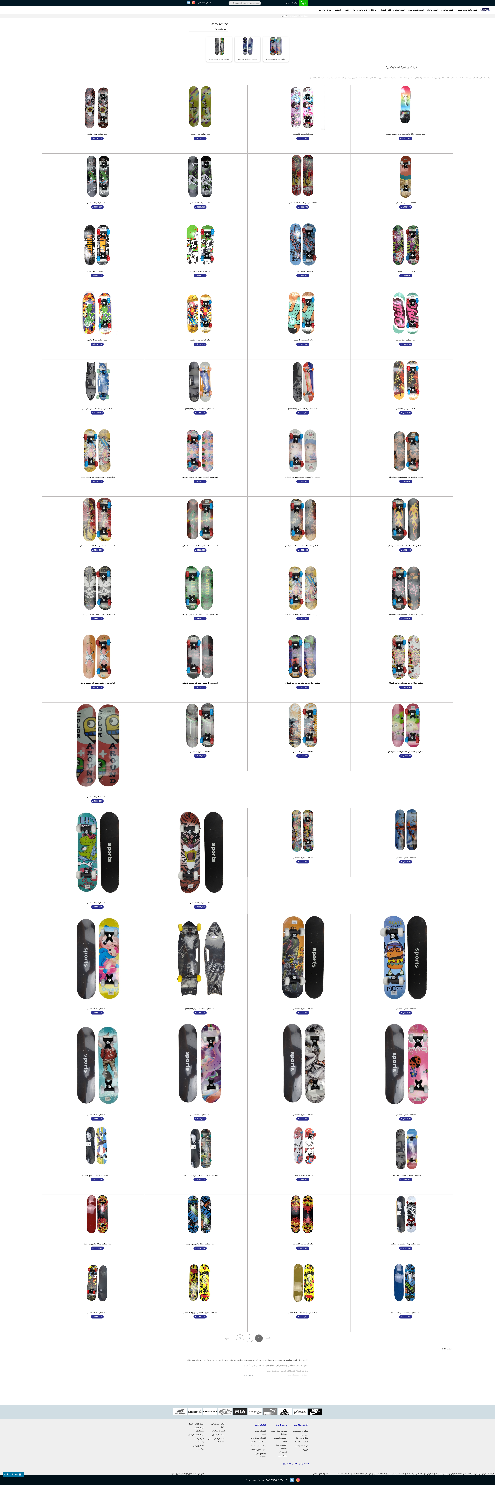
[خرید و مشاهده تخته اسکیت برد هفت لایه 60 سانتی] (303, 176)
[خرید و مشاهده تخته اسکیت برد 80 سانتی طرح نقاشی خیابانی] (200, 1149)
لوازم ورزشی (349, 10)
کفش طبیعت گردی (416, 10)
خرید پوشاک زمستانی (198, 1440)
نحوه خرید (282, 1456)
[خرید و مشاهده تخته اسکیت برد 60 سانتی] (303, 107)
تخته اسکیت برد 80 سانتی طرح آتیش (97, 1244)
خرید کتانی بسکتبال (199, 1429)
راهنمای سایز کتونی (260, 1433)
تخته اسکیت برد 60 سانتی (303, 134)
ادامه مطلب (247, 1375)
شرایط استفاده (301, 1442)
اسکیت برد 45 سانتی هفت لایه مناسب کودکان (405, 477)
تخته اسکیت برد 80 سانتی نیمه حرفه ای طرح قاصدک (406, 134)
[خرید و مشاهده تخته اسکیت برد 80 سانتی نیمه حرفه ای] (303, 382)
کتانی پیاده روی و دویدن (467, 10)
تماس (287, 3)
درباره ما (295, 3)
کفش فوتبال (432, 10)
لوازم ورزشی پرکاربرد (198, 1447)
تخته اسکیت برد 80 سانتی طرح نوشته (199, 1244)
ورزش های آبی (324, 10)
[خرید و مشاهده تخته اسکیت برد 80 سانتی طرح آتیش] (97, 1217)
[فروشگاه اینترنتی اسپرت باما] (485, 10)
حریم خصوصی (301, 1445)
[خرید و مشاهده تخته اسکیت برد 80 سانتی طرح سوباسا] (97, 1149)
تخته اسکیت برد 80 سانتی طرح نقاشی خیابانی (200, 1175)
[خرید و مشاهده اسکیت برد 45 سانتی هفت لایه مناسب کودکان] (406, 450)
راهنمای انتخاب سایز (280, 1440)
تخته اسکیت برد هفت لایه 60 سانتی (303, 202)
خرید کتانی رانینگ (196, 1424)
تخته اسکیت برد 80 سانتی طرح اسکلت (405, 1244)
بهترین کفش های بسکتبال (279, 1433)
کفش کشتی (400, 10)
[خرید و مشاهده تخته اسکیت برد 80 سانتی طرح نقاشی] (303, 1286)
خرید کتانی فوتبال (196, 1435)
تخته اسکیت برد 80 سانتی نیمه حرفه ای (303, 408)
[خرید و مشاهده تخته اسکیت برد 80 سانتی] (303, 1217)
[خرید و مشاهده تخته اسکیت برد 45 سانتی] (406, 245)
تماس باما (283, 1452)
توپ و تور (363, 10)
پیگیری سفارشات (300, 1431)
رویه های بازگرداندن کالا (302, 1436)
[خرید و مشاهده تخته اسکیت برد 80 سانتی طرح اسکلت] (406, 1217)
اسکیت (337, 10)
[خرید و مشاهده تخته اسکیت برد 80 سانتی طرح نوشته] (200, 1217)
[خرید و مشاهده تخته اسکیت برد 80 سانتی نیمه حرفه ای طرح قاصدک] (406, 107)
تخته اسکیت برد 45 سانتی (405, 271)
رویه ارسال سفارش (258, 1445)
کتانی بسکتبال (447, 10)
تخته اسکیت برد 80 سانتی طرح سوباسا (97, 1175)
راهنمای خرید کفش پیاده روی (296, 1463)
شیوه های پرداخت (258, 1449)
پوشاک (373, 10)
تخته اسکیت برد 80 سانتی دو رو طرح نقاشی (200, 1312)
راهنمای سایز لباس (258, 1438)
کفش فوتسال (385, 10)
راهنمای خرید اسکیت (281, 1446)
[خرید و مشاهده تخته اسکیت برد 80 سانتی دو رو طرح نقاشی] (200, 1286)
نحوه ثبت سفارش (258, 1442)
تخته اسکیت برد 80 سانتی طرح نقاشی (302, 1312)
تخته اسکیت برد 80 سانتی (303, 1244)
